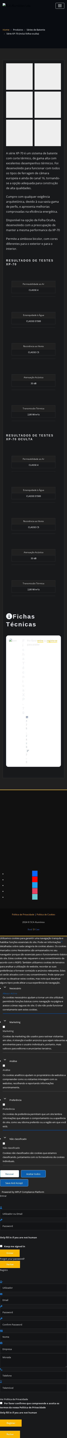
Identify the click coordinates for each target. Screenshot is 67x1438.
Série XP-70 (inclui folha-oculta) (22, 33)
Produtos (18, 29)
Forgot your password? (12, 1258)
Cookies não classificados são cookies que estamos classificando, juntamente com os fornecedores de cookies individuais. (33, 1157)
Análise (13, 1061)
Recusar (9, 1174)
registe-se (52, 640)
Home (6, 29)
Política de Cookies (46, 914)
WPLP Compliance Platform (29, 1192)
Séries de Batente (36, 29)
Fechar (10, 1264)
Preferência (15, 1100)
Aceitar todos (33, 1174)
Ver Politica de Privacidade (14, 1399)
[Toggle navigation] (60, 6)
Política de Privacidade (23, 914)
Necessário (15, 988)
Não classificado (18, 1139)
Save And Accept (14, 1183)
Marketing (14, 1022)
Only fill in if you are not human (18, 1237)
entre (40, 640)
